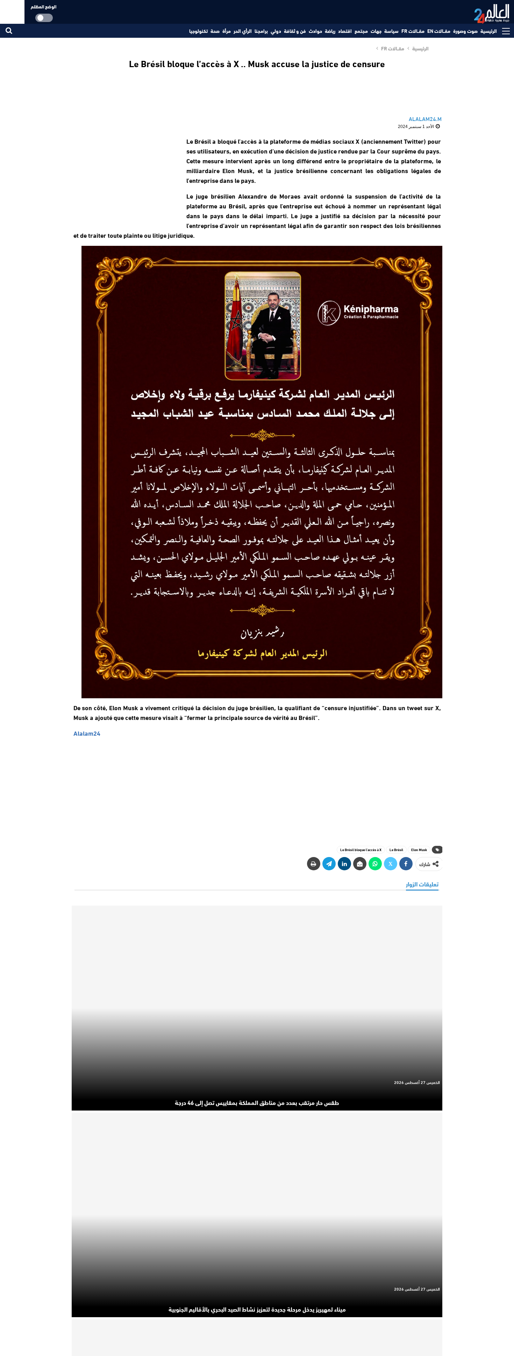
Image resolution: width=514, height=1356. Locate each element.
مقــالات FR (412, 30)
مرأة (226, 30)
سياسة (391, 30)
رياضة (330, 30)
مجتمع (361, 30)
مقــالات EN (438, 30)
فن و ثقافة (295, 30)
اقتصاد (345, 30)
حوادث (315, 30)
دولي (276, 30)
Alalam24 (86, 733)
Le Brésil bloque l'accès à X (360, 849)
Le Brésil (396, 849)
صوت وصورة (465, 30)
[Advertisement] (123, 179)
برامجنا (261, 30)
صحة (215, 30)
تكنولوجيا (198, 30)
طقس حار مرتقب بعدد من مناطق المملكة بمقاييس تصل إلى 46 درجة (257, 1102)
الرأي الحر (243, 30)
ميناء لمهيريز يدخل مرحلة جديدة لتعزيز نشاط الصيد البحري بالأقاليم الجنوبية (257, 1309)
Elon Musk (419, 849)
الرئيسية (488, 30)
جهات (376, 30)
